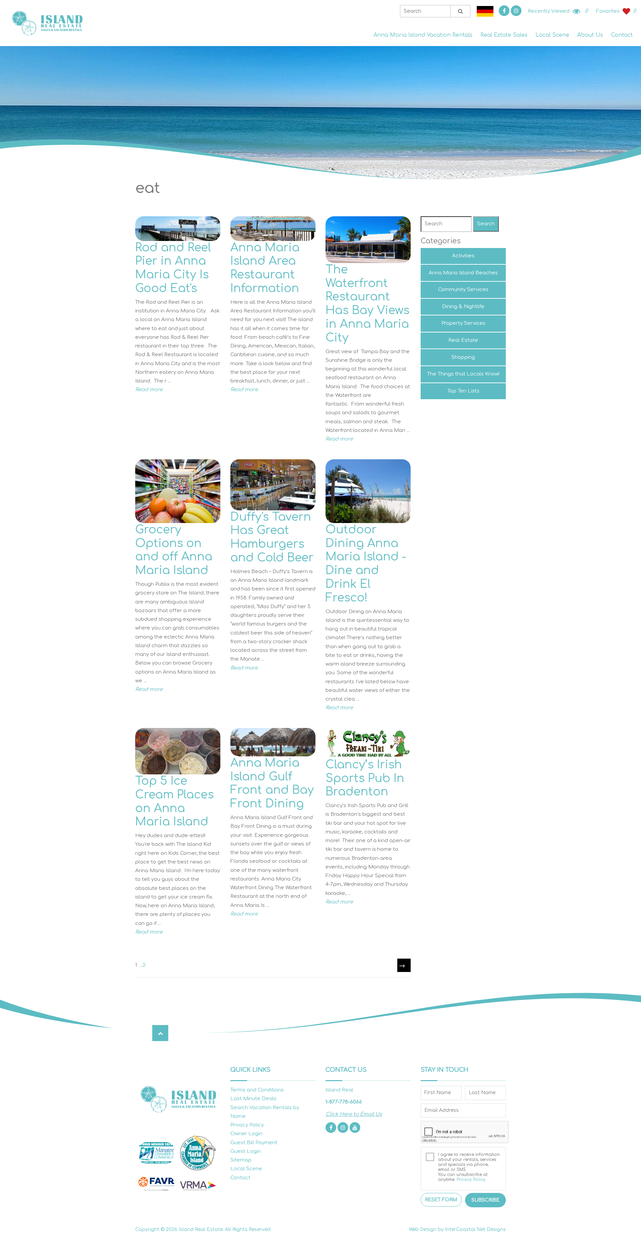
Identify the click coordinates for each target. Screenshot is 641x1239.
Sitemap (240, 1160)
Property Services (463, 323)
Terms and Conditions (257, 1090)
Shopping (463, 357)
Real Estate (463, 340)
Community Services (463, 289)
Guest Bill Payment (253, 1143)
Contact (622, 35)
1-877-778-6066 (344, 1102)
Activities (463, 256)
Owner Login (246, 1134)
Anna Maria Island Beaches (463, 273)
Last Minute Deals (253, 1098)
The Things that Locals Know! (463, 374)
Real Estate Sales (503, 35)
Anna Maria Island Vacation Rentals (423, 35)
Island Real (46, 23)
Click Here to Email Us (354, 1114)
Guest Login (245, 1151)
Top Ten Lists (463, 391)
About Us (590, 35)
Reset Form (441, 1199)
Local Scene (552, 35)
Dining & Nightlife (463, 306)
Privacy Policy (247, 1125)
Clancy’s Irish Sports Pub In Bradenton (365, 778)
